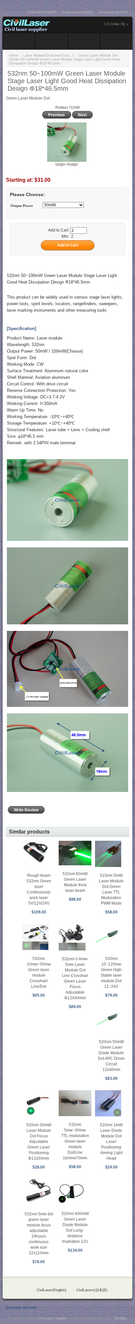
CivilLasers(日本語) (77, 12)
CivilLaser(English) (42, 12)
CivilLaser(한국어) (113, 12)
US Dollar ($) (115, 24)
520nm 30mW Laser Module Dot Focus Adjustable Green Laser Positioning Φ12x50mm (38, 1142)
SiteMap (120, 1318)
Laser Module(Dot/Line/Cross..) (48, 55)
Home (13, 55)
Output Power (21, 206)
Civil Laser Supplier (52, 1318)
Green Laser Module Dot (98, 55)
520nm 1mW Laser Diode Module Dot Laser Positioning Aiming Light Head (111, 1142)
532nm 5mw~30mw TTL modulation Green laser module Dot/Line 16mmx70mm (75, 1141)
